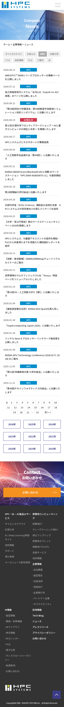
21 (28, 412)
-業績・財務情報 (13, 621)
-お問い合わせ (12, 671)
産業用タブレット (41, 541)
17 (49, 407)
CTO (7, 60)
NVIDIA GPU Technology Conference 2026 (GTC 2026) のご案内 (32, 357)
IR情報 (8, 609)
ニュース (37, 621)
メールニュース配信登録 (17, 562)
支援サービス (39, 552)
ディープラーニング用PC (45, 529)
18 (55, 407)
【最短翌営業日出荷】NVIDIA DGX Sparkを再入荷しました (32, 310)
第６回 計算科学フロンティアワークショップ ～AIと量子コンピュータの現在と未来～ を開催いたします (33, 127)
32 (37, 412)
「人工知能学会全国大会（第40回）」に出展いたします (32, 156)
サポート (9, 550)
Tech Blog (38, 615)
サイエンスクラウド (15, 523)
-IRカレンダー (12, 638)
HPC (42, 54)
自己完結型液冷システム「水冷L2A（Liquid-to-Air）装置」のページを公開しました (32, 93)
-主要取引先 (38, 592)
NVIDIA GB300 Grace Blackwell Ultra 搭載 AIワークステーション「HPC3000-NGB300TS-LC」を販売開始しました (33, 175)
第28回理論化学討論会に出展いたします (26, 192)
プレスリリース (40, 627)
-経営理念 (37, 575)
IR (49, 60)
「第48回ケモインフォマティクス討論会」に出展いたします (32, 390)
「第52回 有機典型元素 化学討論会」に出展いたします (32, 373)
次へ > (47, 412)
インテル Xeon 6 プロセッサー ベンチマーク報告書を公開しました (32, 340)
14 (28, 407)
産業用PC (37, 523)
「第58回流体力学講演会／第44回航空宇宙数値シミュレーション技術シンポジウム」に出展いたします (33, 110)
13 (22, 407)
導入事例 (9, 556)
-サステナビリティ (42, 604)
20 (21, 412)
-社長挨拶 (37, 581)
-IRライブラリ (12, 627)
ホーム (6, 44)
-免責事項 (10, 665)
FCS (30, 60)
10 (55, 402)
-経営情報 (10, 615)
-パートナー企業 (41, 598)
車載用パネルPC (40, 546)
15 (35, 407)
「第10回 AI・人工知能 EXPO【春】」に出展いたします (32, 293)
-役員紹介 (37, 586)
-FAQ (7, 644)
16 (42, 407)
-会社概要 (37, 569)
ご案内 (40, 60)
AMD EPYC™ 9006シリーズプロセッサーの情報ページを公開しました (32, 77)
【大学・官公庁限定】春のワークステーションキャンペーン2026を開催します (32, 223)
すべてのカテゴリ (13, 54)
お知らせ (31, 54)
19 (14, 412)
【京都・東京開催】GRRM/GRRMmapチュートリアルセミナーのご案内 (32, 260)
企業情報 (17, 44)
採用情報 (37, 609)
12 (15, 407)
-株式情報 (10, 632)
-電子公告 (10, 649)
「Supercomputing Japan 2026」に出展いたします (32, 325)
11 (8, 407)
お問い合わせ (39, 638)
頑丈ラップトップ (41, 535)
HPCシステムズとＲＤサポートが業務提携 (27, 142)
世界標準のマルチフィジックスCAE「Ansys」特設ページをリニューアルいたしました (31, 277)
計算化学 (54, 54)
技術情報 (19, 60)
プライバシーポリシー (43, 632)
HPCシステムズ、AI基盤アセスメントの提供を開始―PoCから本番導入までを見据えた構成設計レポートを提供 (32, 242)
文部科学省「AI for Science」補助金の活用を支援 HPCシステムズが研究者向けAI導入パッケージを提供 (33, 206)
